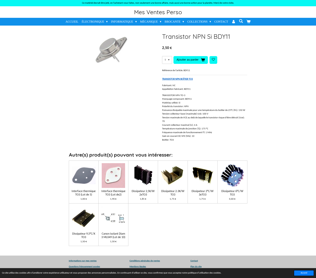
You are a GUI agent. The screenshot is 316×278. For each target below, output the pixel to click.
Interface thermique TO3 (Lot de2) (113, 193)
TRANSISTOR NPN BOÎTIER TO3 (177, 79)
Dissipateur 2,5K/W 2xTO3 (143, 193)
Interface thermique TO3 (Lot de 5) (84, 193)
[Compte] (233, 22)
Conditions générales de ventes (145, 261)
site (200, 266)
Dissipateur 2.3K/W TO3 (172, 193)
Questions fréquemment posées (84, 266)
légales (138, 266)
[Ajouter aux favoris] (213, 60)
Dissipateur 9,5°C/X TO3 (83, 235)
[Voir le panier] (248, 22)
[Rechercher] (241, 21)
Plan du (194, 266)
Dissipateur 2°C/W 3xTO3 (202, 193)
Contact (194, 261)
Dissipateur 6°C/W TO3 (232, 193)
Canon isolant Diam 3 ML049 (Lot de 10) (113, 235)
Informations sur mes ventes (83, 261)
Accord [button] (304, 273)
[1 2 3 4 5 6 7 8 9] (167, 60)
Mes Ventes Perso (158, 12)
